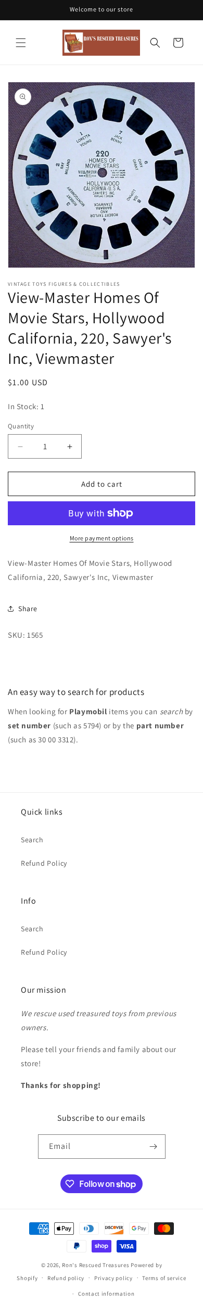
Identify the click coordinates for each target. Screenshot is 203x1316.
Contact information (106, 1293)
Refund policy (65, 1278)
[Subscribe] (153, 1146)
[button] (20, 42)
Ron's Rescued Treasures (95, 1265)
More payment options (102, 538)
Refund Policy (44, 863)
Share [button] (27, 608)
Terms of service (164, 1278)
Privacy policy (113, 1278)
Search (32, 839)
